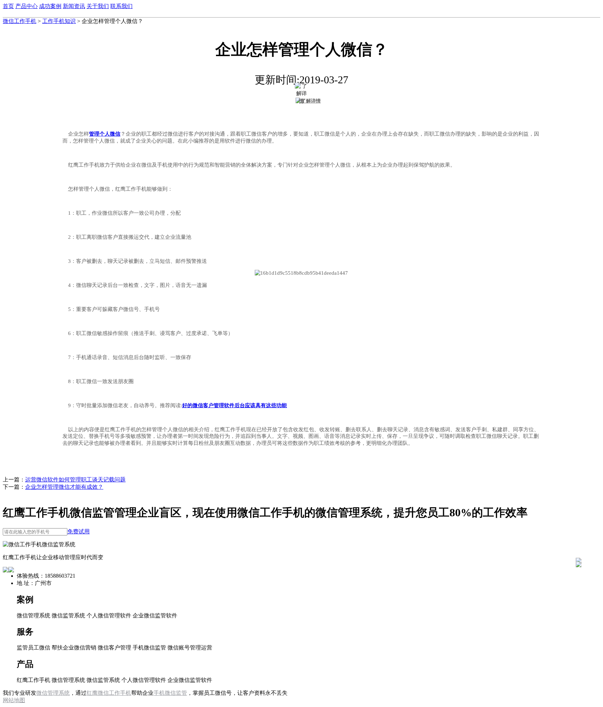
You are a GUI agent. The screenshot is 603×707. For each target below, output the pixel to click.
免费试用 (78, 531)
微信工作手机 (19, 21)
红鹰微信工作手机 (109, 693)
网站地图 (14, 700)
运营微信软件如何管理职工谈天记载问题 (75, 479)
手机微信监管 (170, 693)
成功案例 (50, 6)
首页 (8, 6)
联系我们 (121, 6)
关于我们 (98, 6)
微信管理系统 (53, 693)
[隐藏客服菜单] (578, 542)
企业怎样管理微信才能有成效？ (64, 487)
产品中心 (26, 6)
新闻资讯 (74, 6)
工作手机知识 (59, 21)
